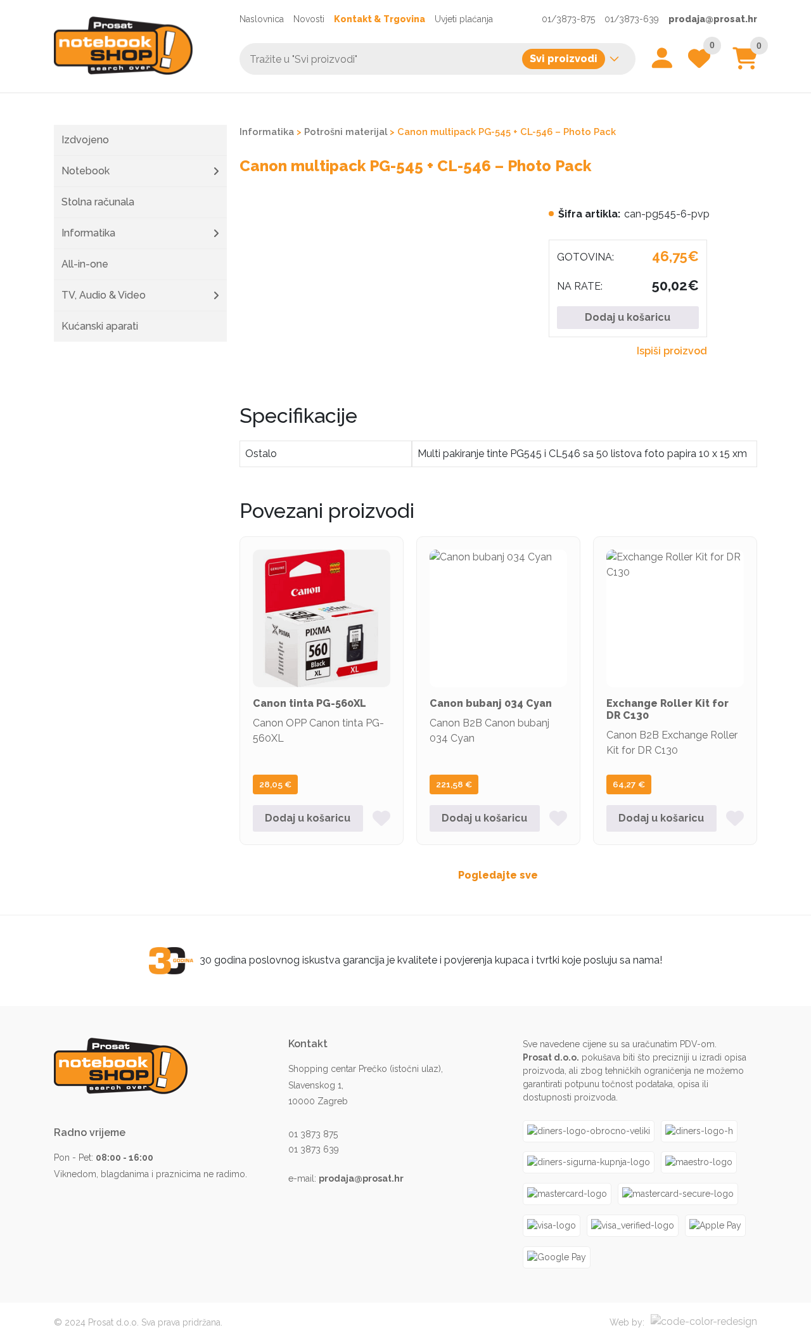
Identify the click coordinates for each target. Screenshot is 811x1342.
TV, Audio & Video (103, 295)
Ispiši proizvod (672, 351)
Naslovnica (261, 19)
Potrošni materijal (345, 131)
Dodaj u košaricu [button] (307, 818)
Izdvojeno (85, 140)
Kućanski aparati (99, 326)
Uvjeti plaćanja (464, 19)
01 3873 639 (313, 1149)
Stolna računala (97, 202)
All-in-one (84, 264)
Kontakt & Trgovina (379, 19)
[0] (744, 63)
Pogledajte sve (498, 875)
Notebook (85, 171)
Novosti (308, 19)
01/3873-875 (568, 19)
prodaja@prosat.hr (712, 19)
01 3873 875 (313, 1134)
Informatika (88, 233)
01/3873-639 (631, 19)
